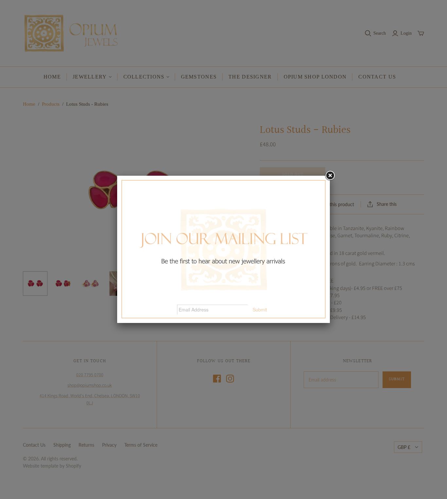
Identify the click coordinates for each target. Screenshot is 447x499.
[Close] (330, 176)
